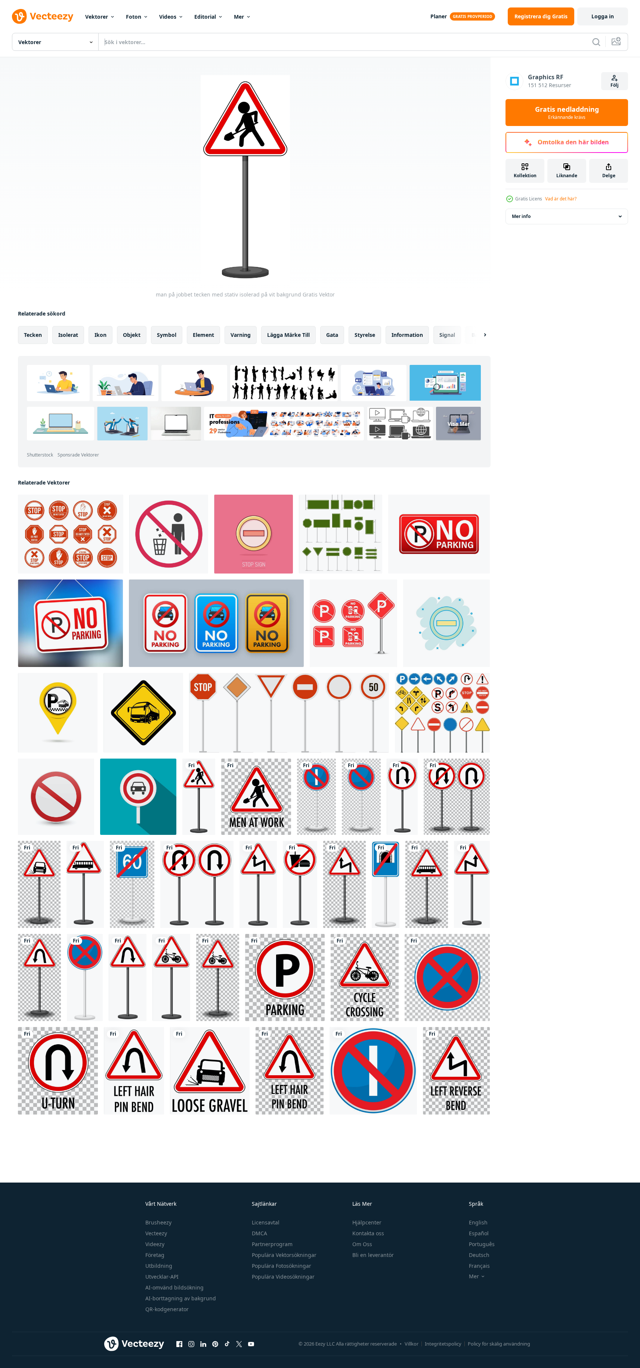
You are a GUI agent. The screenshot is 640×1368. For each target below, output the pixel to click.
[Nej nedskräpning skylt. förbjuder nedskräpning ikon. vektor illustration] (168, 534)
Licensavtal (265, 1222)
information (407, 334)
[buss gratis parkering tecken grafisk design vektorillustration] (58, 713)
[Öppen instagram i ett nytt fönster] (191, 1344)
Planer (438, 16)
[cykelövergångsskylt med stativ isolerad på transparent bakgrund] (217, 977)
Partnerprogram (272, 1244)
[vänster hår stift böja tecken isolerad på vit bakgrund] (134, 1071)
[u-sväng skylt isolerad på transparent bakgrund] (58, 1071)
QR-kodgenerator (167, 1309)
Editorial (205, 16)
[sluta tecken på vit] (56, 797)
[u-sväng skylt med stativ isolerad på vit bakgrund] (402, 797)
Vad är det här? (560, 199)
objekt (131, 334)
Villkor (411, 1343)
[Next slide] (479, 335)
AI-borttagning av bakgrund (180, 1298)
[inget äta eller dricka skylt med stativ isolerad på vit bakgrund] (300, 884)
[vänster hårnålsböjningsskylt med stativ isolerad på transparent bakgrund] (39, 977)
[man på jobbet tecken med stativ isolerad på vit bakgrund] (198, 797)
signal (447, 334)
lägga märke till (288, 334)
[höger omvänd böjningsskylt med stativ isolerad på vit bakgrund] (472, 884)
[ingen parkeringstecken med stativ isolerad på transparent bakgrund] (361, 797)
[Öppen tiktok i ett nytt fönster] (227, 1344)
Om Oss (362, 1244)
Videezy (154, 1244)
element (203, 334)
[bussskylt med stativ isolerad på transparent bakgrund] (426, 884)
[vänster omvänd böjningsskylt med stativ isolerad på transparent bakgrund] (344, 884)
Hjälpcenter (366, 1222)
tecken (33, 334)
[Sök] (596, 41)
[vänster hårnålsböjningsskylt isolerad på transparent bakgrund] (290, 1071)
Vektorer (96, 16)
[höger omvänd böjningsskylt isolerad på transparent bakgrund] (456, 1071)
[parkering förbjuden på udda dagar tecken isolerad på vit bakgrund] (373, 1071)
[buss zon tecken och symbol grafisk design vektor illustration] (143, 713)
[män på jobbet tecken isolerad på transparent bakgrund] (256, 797)
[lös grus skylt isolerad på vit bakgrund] (210, 1071)
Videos (167, 16)
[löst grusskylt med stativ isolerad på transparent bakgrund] (39, 884)
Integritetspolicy (443, 1343)
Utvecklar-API (162, 1276)
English (478, 1222)
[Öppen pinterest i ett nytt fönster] (215, 1344)
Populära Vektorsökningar (284, 1254)
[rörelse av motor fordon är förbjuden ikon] (138, 797)
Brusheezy (158, 1222)
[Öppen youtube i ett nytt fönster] (251, 1344)
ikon (100, 334)
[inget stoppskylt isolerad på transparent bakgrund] (447, 977)
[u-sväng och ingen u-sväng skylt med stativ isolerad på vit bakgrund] (197, 884)
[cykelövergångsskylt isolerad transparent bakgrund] (365, 977)
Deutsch (479, 1254)
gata (332, 334)
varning (241, 334)
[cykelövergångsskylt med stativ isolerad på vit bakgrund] (171, 977)
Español (479, 1233)
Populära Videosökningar (283, 1276)
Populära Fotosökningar (281, 1265)
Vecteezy (156, 1233)
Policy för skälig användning (499, 1343)
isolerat (68, 334)
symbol (166, 334)
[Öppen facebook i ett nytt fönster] (179, 1344)
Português (482, 1244)
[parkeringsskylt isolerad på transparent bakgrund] (285, 977)
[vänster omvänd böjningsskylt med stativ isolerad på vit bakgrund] (258, 884)
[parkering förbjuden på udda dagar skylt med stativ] (316, 797)
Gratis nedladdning (567, 112)
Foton (133, 16)
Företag (154, 1254)
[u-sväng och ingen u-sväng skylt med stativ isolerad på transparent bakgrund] (457, 797)
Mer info (521, 216)
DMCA (259, 1233)
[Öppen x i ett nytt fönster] (239, 1344)
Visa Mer (459, 423)
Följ (614, 85)
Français (479, 1265)
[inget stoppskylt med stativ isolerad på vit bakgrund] (85, 977)
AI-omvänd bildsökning (174, 1287)
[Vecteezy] (42, 16)
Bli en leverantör (373, 1254)
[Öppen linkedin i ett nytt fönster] (203, 1344)
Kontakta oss (368, 1233)
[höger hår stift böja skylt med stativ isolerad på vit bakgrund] (127, 977)
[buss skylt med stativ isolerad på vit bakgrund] (85, 884)
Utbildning (158, 1265)
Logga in (602, 16)
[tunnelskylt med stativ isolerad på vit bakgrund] (385, 884)
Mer (239, 16)
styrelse (365, 334)
